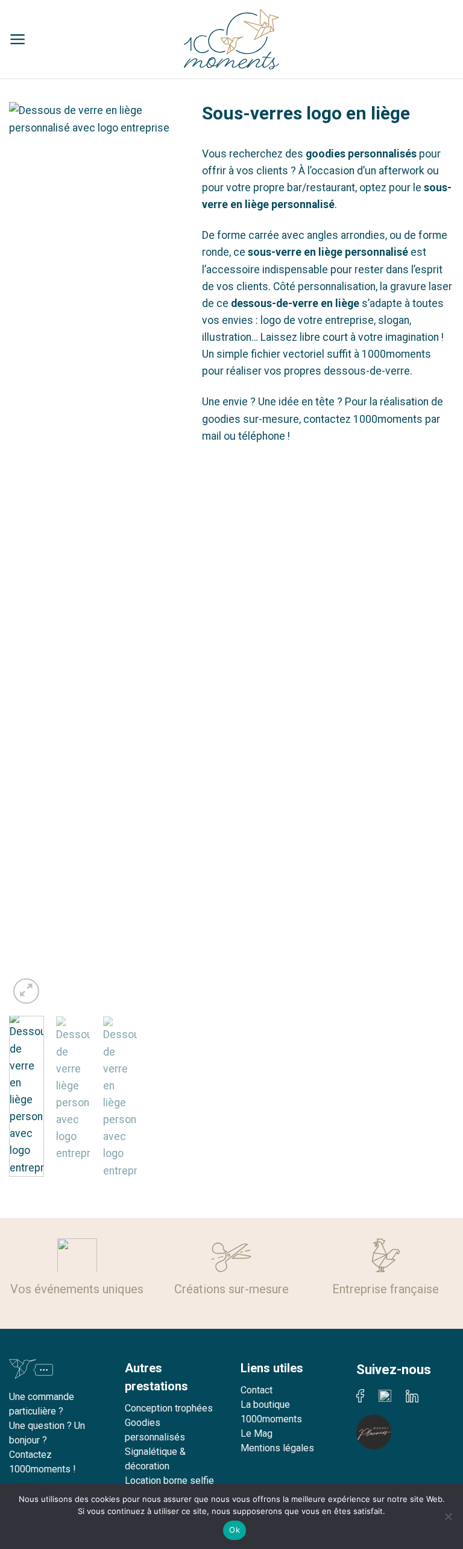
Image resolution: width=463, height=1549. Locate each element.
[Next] (165, 554)
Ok (234, 1530)
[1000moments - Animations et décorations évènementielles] (231, 39)
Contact (256, 1390)
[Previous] (28, 554)
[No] (448, 1520)
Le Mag (256, 1433)
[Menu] (18, 39)
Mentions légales (277, 1448)
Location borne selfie (169, 1480)
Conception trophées (169, 1408)
